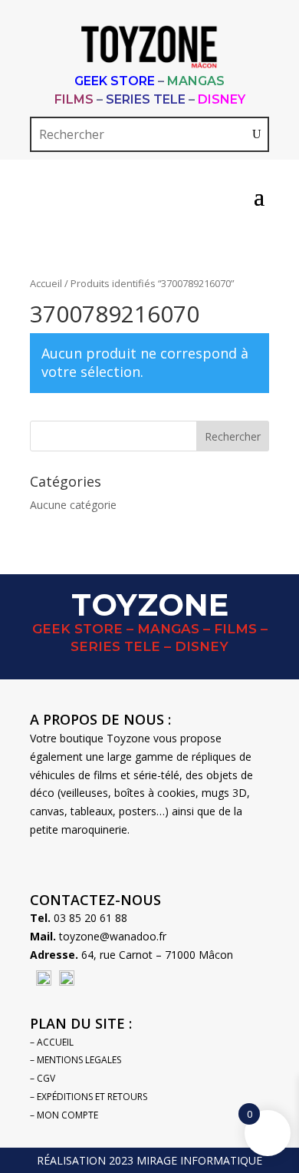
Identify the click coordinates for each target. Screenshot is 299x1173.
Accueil (46, 283)
